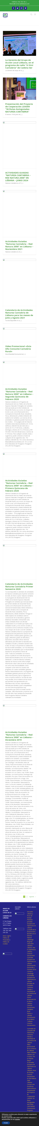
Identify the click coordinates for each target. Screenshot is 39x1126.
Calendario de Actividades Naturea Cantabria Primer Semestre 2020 (19, 586)
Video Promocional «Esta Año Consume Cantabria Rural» (18, 349)
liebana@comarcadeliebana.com (19, 4)
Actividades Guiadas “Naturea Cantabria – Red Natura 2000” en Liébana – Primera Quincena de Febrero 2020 (19, 485)
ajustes (17, 1119)
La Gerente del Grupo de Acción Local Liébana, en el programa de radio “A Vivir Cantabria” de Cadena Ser (19, 64)
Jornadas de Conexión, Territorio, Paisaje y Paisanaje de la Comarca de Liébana (31, 989)
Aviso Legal (6, 936)
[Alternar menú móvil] (35, 14)
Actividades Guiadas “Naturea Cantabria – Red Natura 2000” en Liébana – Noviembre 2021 (19, 245)
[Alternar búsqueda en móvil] (31, 14)
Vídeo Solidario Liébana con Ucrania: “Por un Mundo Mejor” (31, 1056)
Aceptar (6, 1123)
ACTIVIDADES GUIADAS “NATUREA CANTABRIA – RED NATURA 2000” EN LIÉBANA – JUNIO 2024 (18, 176)
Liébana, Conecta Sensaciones (31, 953)
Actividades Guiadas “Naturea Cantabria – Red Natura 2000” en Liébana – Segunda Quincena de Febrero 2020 (19, 394)
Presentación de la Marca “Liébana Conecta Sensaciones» (31, 1021)
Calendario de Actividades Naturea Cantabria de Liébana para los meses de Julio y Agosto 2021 (19, 314)
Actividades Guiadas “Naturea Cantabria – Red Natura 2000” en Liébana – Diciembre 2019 (19, 736)
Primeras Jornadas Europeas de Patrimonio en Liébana (31, 924)
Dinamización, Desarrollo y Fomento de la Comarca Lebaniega (31, 969)
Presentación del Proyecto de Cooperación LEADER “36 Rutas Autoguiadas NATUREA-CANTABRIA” (19, 107)
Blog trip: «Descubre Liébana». (30, 943)
